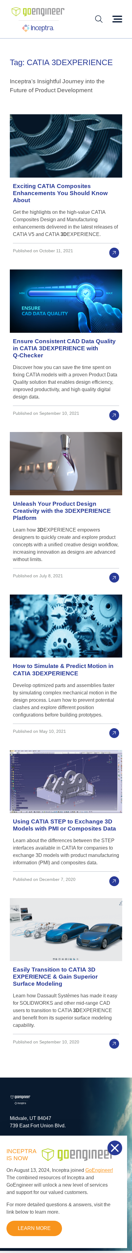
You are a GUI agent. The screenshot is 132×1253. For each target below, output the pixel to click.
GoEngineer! (99, 1170)
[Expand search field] (99, 19)
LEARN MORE (34, 1228)
